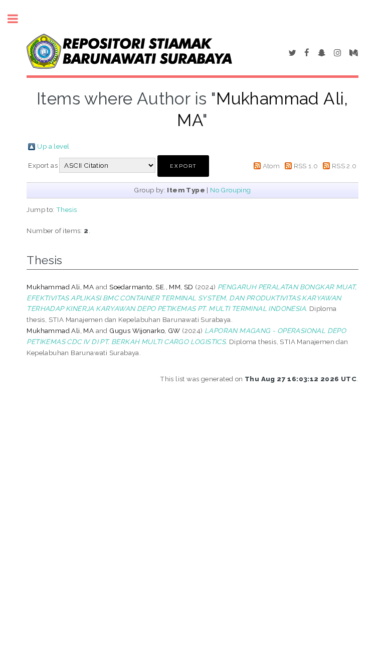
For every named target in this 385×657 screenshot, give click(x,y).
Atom (271, 166)
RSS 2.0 (344, 166)
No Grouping (230, 190)
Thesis (66, 209)
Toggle (18, 19)
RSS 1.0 (306, 166)
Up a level (53, 146)
